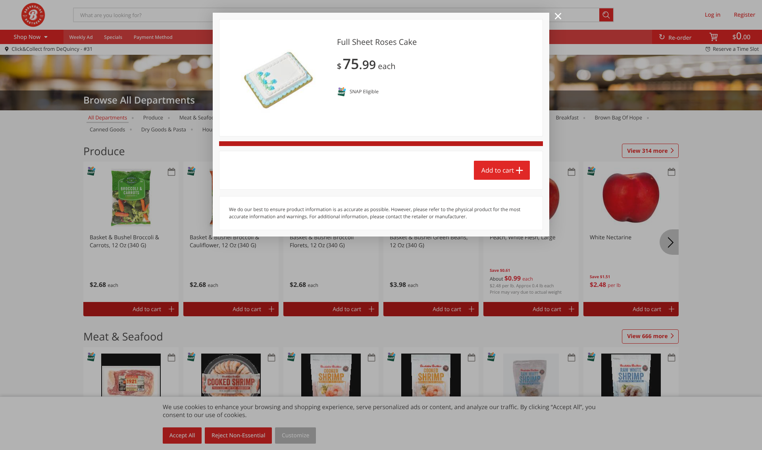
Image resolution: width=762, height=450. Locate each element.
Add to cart (497, 170)
